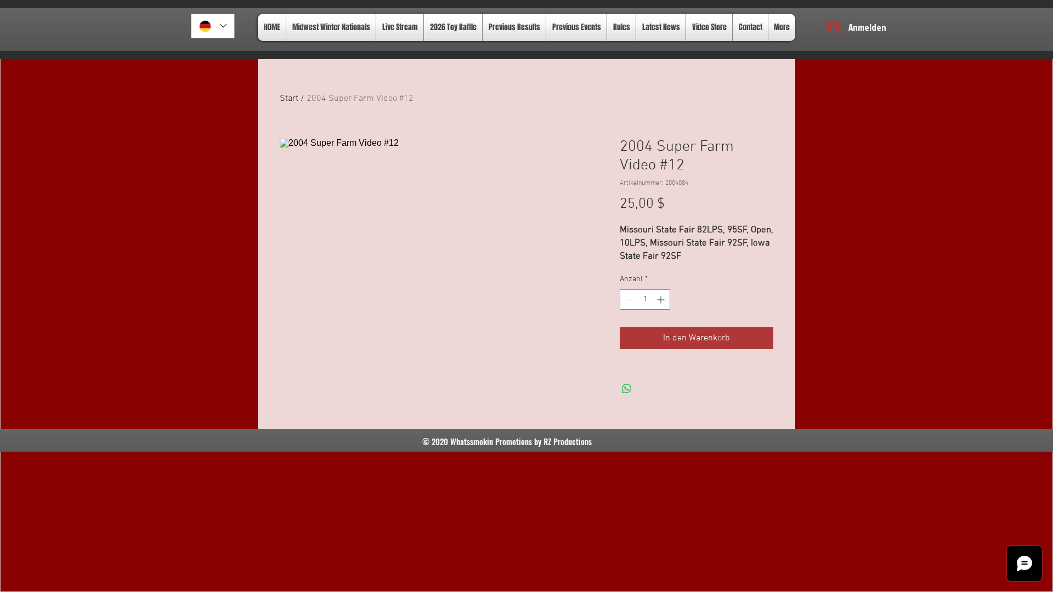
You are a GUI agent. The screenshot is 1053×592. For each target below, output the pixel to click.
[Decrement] (628, 299)
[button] (826, 22)
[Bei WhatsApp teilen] (626, 388)
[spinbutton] (645, 299)
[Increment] (662, 299)
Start (289, 98)
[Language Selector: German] (213, 26)
